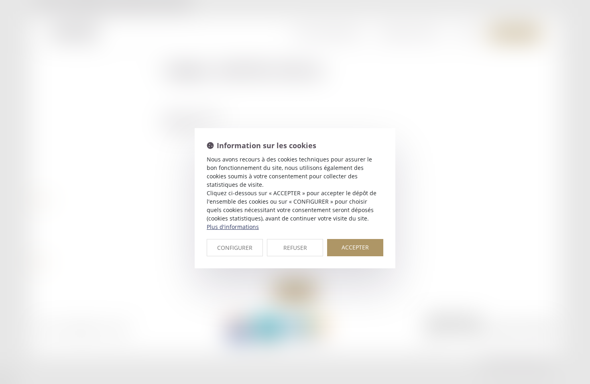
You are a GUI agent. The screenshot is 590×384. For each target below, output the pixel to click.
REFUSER (295, 247)
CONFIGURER (234, 247)
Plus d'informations (233, 227)
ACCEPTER (355, 247)
